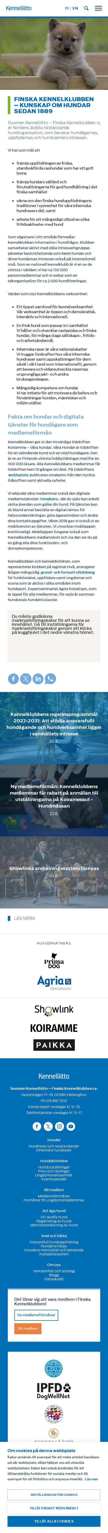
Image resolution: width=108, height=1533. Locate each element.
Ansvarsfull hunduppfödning (53, 1242)
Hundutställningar (54, 1167)
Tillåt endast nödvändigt (54, 1508)
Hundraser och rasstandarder (54, 1146)
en (75, 8)
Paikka (54, 1045)
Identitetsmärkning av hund (54, 1225)
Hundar (54, 1140)
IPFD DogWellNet (54, 1391)
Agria (54, 983)
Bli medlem (54, 1190)
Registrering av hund (53, 1221)
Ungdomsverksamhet (54, 1175)
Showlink (54, 1011)
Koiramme (54, 1028)
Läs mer (91, 1479)
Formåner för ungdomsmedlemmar (54, 1200)
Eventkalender (54, 1179)
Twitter (25, 678)
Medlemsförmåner (54, 1196)
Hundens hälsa (54, 1246)
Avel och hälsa (54, 1236)
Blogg (54, 1275)
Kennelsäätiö (54, 1436)
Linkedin (38, 678)
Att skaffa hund (53, 1217)
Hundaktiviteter (54, 1161)
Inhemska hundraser (54, 1150)
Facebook (13, 678)
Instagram (59, 1126)
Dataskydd (53, 1279)
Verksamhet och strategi (54, 1271)
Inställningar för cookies (54, 1495)
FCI (54, 1368)
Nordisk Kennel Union (54, 1414)
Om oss (54, 1265)
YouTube (70, 1126)
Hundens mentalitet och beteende (53, 1250)
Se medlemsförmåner (36, 1315)
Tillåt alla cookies (54, 1521)
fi (67, 8)
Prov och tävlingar (54, 1171)
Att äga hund (54, 1211)
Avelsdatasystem (54, 1254)
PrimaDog (54, 960)
